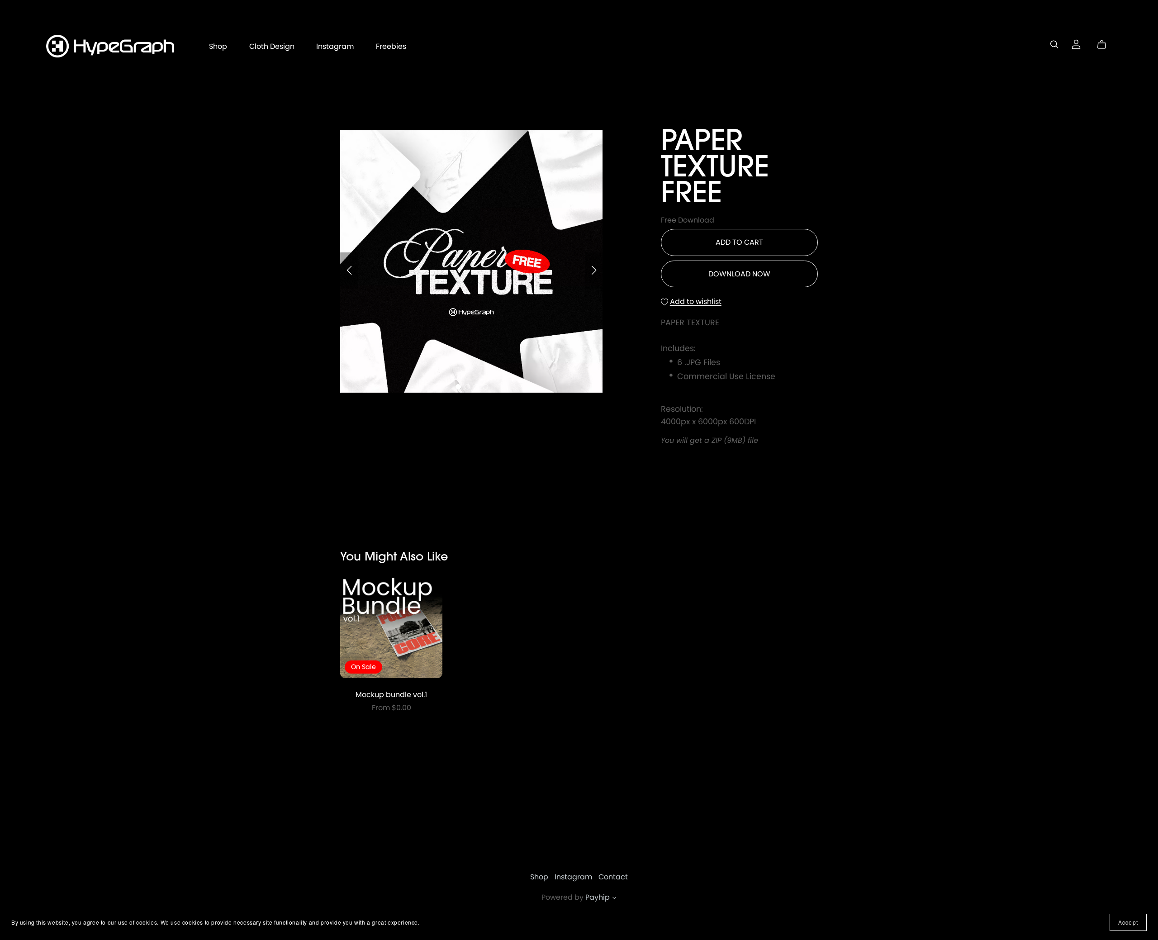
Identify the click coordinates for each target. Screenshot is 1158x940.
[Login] (1076, 44)
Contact (613, 877)
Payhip (597, 897)
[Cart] (1105, 44)
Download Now (739, 274)
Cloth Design (271, 46)
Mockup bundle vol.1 (391, 694)
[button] (349, 270)
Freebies (391, 46)
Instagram (335, 46)
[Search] (1054, 44)
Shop (218, 46)
